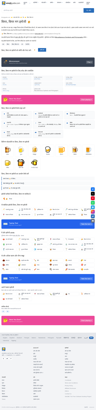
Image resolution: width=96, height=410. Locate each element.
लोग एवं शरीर (68, 351)
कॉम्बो (52, 2)
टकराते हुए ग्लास (7, 209)
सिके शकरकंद (70, 269)
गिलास (84, 214)
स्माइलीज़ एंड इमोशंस (70, 364)
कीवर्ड (34, 383)
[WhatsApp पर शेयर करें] (93, 203)
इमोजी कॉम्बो (36, 380)
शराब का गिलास (7, 214)
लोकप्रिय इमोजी (37, 391)
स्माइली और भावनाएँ (37, 364)
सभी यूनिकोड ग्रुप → (38, 372)
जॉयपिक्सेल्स (5, 396)
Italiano (34, 338)
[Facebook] (3, 358)
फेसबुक (3, 385)
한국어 (80, 338)
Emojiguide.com (5, 17)
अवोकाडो (22, 265)
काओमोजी (81, 2)
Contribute (68, 380)
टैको (83, 260)
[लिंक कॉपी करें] (93, 216)
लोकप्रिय (68, 2)
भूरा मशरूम (53, 265)
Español (12, 338)
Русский (58, 338)
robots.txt (91, 407)
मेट (67, 294)
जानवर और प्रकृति (37, 367)
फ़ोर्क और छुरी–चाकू (24, 269)
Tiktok (3, 399)
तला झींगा (84, 269)
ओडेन (5, 269)
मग (3, 311)
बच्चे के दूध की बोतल (71, 209)
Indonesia (6, 340)
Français (26, 338)
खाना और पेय (36, 370)
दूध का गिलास (38, 214)
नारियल (68, 265)
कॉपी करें (42, 50)
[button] (16, 78)
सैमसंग (3, 394)
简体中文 (66, 338)
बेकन (36, 269)
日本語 (73, 338)
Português (51, 338)
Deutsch (19, 338)
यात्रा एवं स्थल (68, 362)
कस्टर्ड (68, 260)
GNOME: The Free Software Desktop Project (78, 396)
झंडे (34, 353)
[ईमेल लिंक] (93, 221)
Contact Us (68, 394)
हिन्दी (91, 338)
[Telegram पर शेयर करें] (93, 207)
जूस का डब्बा (7, 244)
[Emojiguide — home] (11, 3)
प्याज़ (36, 265)
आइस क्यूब (38, 249)
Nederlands (41, 338)
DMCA (67, 391)
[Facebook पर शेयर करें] (93, 189)
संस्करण (60, 2)
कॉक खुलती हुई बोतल (86, 209)
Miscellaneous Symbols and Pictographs (46, 90)
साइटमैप (86, 407)
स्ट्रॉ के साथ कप (8, 249)
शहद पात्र (53, 260)
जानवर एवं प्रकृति (69, 367)
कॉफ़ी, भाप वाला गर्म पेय (55, 214)
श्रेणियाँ (35, 2)
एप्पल (3, 380)
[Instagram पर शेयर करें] (93, 212)
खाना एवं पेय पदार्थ (69, 370)
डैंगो (36, 260)
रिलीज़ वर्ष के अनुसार (38, 385)
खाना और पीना (16, 17)
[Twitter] (7, 358)
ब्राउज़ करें (27, 3)
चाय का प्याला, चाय (24, 214)
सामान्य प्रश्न (88, 3)
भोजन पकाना (54, 269)
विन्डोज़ (3, 388)
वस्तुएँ (34, 356)
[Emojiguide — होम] (3, 349)
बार (3, 44)
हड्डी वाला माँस (23, 260)
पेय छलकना (69, 239)
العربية (86, 338)
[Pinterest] (10, 358)
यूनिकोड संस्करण (37, 388)
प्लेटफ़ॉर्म (44, 2)
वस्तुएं (66, 353)
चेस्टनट (5, 260)
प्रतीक (35, 359)
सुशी (83, 265)
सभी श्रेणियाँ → (68, 372)
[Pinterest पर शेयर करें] (93, 198)
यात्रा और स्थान (37, 362)
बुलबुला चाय (38, 244)
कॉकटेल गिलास (70, 214)
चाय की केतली (7, 239)
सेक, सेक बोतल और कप (24, 209)
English (5, 338)
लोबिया (5, 265)
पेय (23, 17)
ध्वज (66, 356)
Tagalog (13, 340)
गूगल (3, 383)
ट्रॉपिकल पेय (38, 209)
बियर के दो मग (54, 209)
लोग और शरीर (36, 351)
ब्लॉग (74, 2)
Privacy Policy (69, 385)
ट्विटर (3, 391)
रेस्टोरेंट (27, 44)
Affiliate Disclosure (70, 388)
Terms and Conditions (71, 383)
